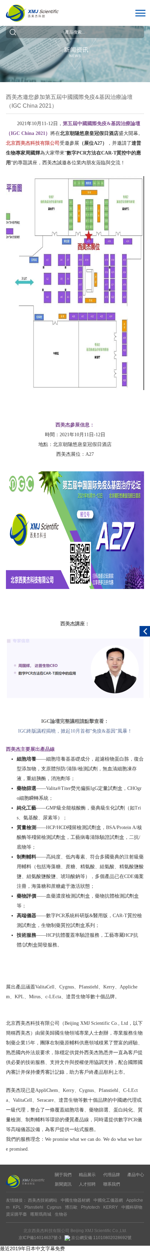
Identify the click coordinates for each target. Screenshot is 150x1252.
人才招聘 (87, 1184)
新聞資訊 (63, 1184)
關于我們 (63, 1174)
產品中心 (135, 1174)
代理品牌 (111, 1174)
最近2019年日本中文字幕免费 (32, 1248)
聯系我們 (111, 1184)
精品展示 (87, 1174)
